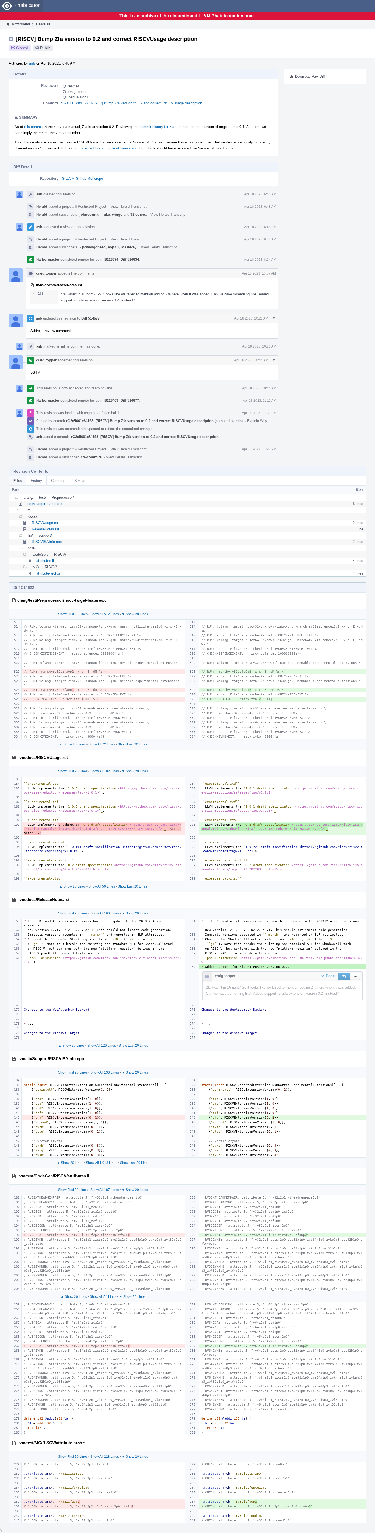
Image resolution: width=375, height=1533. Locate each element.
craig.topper (77, 92)
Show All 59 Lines (101, 886)
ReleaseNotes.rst (45, 529)
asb (32, 63)
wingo (117, 214)
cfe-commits (91, 457)
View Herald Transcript (129, 206)
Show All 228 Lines (104, 1457)
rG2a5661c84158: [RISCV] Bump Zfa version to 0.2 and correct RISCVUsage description (131, 103)
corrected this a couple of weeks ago (108, 148)
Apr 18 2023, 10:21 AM (251, 318)
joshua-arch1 (78, 97)
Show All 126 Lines (101, 1045)
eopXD (113, 247)
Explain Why (257, 421)
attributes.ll (45, 561)
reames (74, 86)
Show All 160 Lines (104, 913)
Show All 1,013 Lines (101, 1163)
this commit (33, 127)
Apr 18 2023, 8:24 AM (260, 260)
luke (106, 214)
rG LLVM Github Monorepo (82, 178)
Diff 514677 (90, 318)
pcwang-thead (93, 247)
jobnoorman (90, 214)
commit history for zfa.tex (159, 127)
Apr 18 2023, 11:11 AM (259, 401)
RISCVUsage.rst (45, 523)
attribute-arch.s (48, 573)
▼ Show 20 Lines (135, 614)
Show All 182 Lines (104, 771)
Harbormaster (47, 259)
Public (45, 48)
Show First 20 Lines (73, 614)
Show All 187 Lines (104, 1190)
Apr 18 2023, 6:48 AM (260, 194)
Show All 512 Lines (104, 614)
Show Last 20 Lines (132, 744)
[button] (344, 976)
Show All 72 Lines (101, 744)
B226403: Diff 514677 (121, 400)
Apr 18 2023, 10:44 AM (251, 360)
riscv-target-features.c (44, 504)
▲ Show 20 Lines (72, 744)
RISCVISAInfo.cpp (47, 542)
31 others (138, 214)
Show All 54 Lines (103, 1297)
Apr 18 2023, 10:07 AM (259, 273)
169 (41, 293)
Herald (41, 206)
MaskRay (128, 247)
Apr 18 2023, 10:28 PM (259, 413)
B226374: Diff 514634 (121, 259)
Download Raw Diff (310, 76)
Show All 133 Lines (104, 1072)
